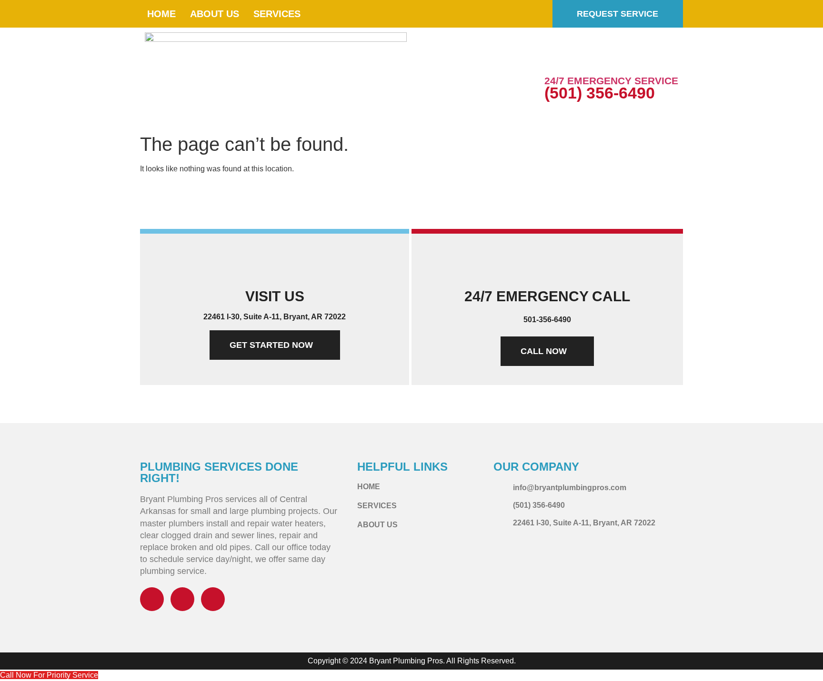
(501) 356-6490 (599, 93)
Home (161, 14)
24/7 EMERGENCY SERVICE (611, 80)
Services (277, 14)
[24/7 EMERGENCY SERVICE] (556, 59)
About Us (214, 14)
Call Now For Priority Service (49, 675)
